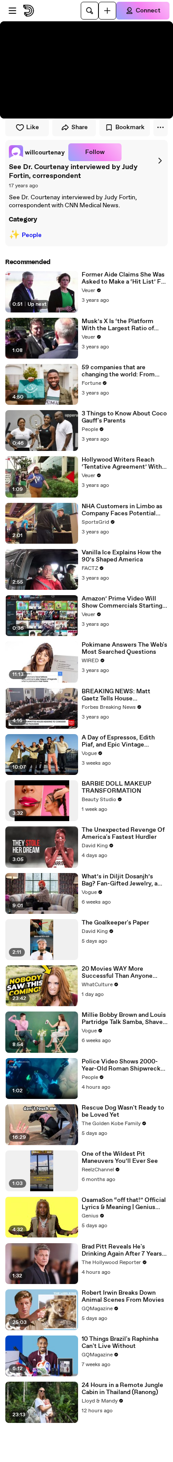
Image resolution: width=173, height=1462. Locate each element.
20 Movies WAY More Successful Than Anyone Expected (117, 972)
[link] (37, 152)
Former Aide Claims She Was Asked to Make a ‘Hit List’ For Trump (124, 278)
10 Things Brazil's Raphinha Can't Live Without (120, 1343)
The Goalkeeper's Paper (115, 922)
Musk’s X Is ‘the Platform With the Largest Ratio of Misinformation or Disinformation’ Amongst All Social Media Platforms (123, 325)
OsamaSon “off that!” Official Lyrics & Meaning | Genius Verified (124, 1204)
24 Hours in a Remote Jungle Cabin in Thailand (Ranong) (122, 1389)
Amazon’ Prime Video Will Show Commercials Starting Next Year (122, 602)
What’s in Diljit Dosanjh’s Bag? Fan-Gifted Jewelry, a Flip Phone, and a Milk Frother (124, 880)
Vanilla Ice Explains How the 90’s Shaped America (121, 556)
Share (79, 127)
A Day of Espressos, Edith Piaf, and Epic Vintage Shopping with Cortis (118, 741)
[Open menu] (12, 11)
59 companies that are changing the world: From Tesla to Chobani (118, 371)
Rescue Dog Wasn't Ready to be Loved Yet (123, 1111)
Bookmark (130, 127)
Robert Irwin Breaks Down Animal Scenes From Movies (123, 1296)
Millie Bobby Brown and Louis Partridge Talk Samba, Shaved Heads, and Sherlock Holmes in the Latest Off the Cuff (124, 1019)
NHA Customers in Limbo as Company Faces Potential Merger (122, 510)
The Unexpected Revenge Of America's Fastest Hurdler (123, 833)
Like (32, 127)
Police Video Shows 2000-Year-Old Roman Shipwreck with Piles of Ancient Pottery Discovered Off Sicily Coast (123, 1065)
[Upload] (107, 11)
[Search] (89, 11)
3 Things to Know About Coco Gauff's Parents (124, 417)
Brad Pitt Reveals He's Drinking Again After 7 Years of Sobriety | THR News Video (124, 1250)
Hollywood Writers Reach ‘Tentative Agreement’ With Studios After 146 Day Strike (122, 463)
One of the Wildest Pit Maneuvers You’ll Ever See (120, 1157)
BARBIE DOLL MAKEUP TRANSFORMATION (116, 787)
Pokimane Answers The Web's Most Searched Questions (124, 648)
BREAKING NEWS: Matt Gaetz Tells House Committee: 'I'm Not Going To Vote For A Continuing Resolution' (124, 695)
